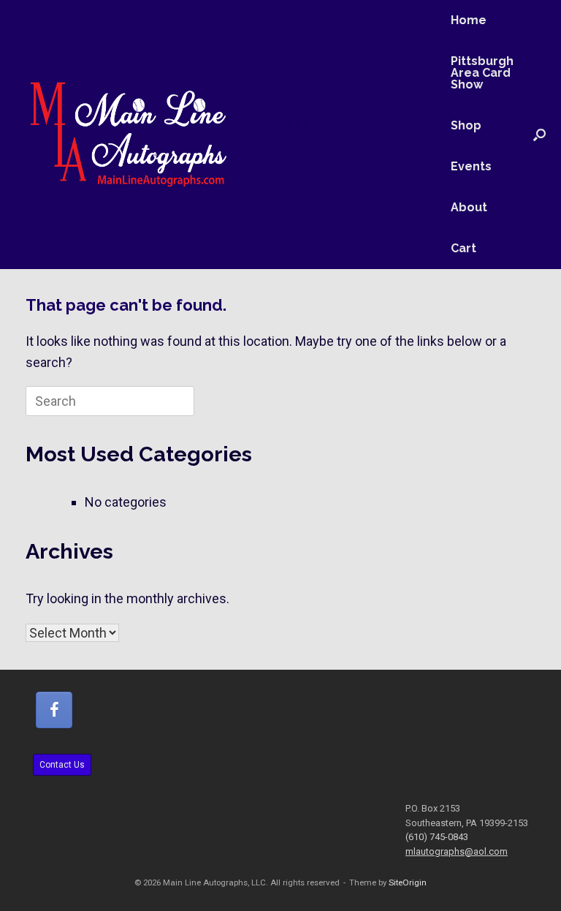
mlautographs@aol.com (456, 851)
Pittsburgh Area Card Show (482, 72)
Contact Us (62, 765)
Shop (466, 125)
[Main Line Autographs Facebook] (54, 710)
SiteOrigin (408, 882)
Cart (463, 248)
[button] (539, 134)
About (469, 207)
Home (468, 20)
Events (471, 166)
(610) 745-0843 (436, 836)
